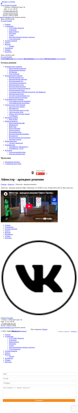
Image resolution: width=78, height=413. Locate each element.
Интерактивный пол (16, 81)
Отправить (39, 400)
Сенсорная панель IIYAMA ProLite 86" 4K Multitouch (27, 92)
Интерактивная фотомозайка (19, 134)
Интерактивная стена (16, 85)
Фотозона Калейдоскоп (17, 154)
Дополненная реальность (17, 83)
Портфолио (9, 48)
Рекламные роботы (11, 117)
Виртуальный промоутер (17, 68)
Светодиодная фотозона (17, 152)
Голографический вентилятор (19, 103)
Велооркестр (13, 136)
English (9, 21)
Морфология (13, 125)
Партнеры (12, 33)
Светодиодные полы (16, 112)
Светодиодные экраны (17, 107)
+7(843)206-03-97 (10, 11)
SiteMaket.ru (74, 331)
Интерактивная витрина (17, 86)
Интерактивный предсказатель (19, 137)
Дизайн (11, 46)
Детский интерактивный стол (19, 96)
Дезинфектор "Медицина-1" (19, 147)
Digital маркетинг (11, 141)
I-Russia (44, 329)
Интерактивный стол (16, 77)
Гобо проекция (14, 74)
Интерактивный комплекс (18, 79)
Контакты (8, 52)
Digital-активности (11, 121)
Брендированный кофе (17, 123)
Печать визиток (14, 130)
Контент (8, 44)
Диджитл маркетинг (16, 143)
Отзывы (7, 50)
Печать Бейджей (14, 128)
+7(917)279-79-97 (10, 13)
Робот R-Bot (13, 119)
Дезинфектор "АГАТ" (16, 148)
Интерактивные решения (13, 76)
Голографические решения (14, 99)
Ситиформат (13, 116)
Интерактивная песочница (18, 97)
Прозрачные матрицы (12, 162)
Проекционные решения (13, 66)
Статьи (11, 35)
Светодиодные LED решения (15, 105)
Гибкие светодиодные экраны (19, 114)
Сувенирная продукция (13, 164)
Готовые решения (11, 41)
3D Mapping (13, 72)
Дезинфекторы (10, 145)
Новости (11, 184)
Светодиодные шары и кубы (19, 110)
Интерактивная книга (16, 94)
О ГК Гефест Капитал (16, 28)
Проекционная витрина (17, 70)
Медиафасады (14, 108)
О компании (9, 26)
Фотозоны (8, 150)
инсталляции (12, 59)
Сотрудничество (14, 39)
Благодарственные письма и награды (22, 37)
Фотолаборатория (15, 132)
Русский (4, 21)
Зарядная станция (15, 139)
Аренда (7, 42)
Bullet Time (12, 127)
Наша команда (14, 31)
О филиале (12, 30)
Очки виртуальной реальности (19, 88)
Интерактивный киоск (17, 90)
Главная (7, 24)
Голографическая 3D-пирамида (20, 101)
